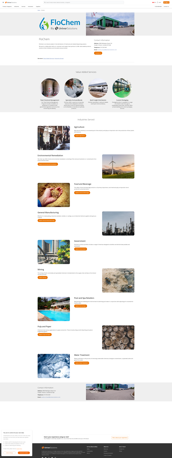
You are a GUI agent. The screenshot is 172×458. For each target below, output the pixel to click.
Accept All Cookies (24, 452)
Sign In (167, 2)
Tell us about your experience (119, 437)
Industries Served (59, 58)
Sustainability (90, 451)
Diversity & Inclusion (108, 453)
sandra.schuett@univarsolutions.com (107, 50)
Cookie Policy (19, 448)
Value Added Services (48, 58)
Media (120, 451)
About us (106, 449)
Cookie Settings (9, 452)
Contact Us (121, 449)
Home (39, 10)
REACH (88, 453)
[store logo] (11, 2)
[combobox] (84, 2)
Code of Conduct (107, 455)
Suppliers (38, 6)
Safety (88, 449)
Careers (105, 451)
